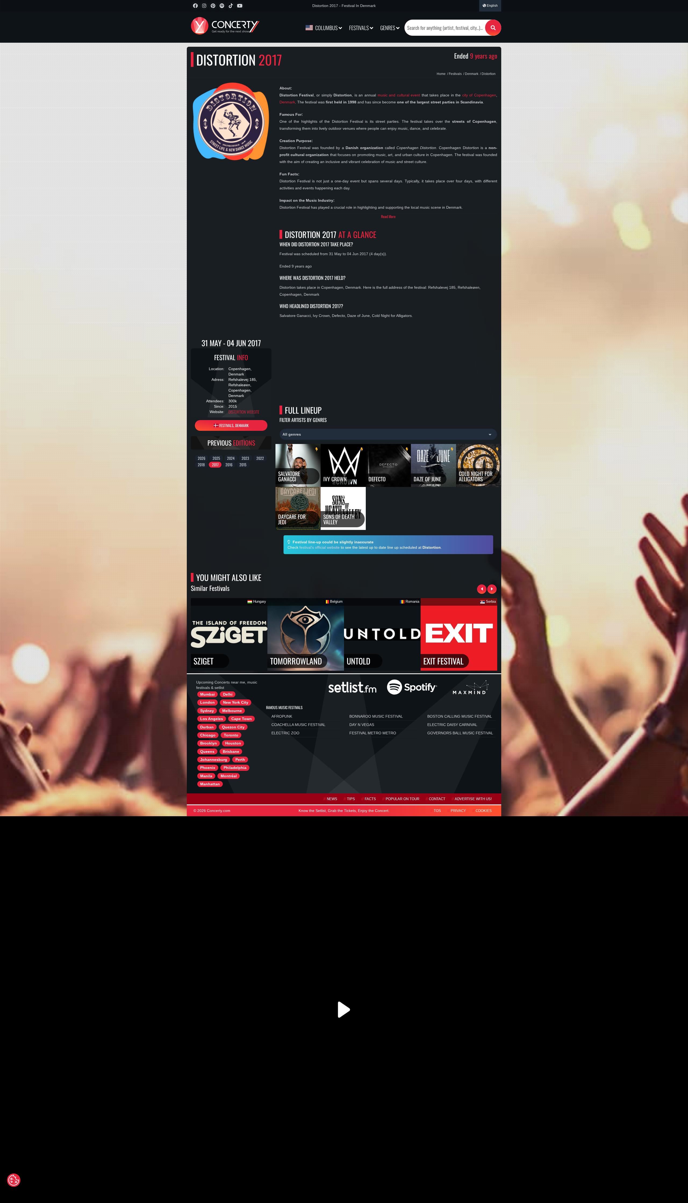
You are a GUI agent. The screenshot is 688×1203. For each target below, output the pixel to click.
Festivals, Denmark (233, 425)
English (492, 6)
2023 (245, 458)
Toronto (231, 735)
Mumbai (207, 694)
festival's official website (319, 547)
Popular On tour (402, 799)
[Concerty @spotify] (222, 6)
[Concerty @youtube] (239, 6)
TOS (437, 811)
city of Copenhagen (479, 95)
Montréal (229, 776)
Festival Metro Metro (372, 733)
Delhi (227, 694)
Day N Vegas (361, 724)
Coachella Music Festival (298, 724)
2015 (242, 464)
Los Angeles (211, 719)
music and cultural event (399, 95)
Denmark (287, 102)
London (207, 702)
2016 (228, 464)
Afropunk (281, 716)
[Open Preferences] (13, 1180)
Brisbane (231, 751)
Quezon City (233, 727)
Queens (207, 751)
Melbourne (232, 711)
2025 (216, 458)
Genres (388, 28)
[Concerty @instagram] (204, 6)
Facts (370, 799)
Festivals (359, 28)
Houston (233, 743)
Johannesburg (213, 759)
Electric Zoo (285, 733)
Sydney (207, 711)
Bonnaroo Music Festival (376, 716)
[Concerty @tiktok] (231, 6)
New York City (235, 702)
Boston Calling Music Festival (459, 716)
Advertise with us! (473, 799)
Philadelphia (235, 767)
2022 (260, 458)
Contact (437, 799)
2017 (215, 464)
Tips (351, 799)
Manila (206, 776)
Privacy (458, 811)
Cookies (484, 811)
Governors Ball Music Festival (460, 733)
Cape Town (241, 719)
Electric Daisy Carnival (452, 724)
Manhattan (210, 784)
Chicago (208, 735)
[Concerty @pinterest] (213, 6)
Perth (240, 759)
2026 (201, 458)
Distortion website (243, 412)
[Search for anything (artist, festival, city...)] (493, 28)
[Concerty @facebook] (195, 6)
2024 (231, 458)
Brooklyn (208, 743)
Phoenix (207, 767)
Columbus (326, 28)
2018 (201, 464)
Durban (207, 727)
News (332, 799)
